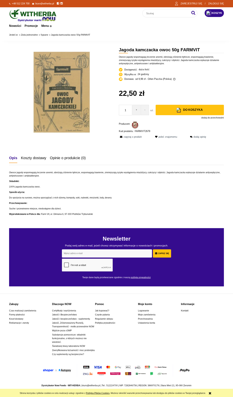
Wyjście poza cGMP (62, 330)
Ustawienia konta (146, 323)
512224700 (112, 385)
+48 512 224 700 (20, 3)
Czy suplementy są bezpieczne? (68, 354)
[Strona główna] (33, 15)
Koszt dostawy (16, 319)
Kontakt (184, 310)
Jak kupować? (102, 310)
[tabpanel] (116, 193)
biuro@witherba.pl (44, 3)
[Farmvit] (135, 125)
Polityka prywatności (105, 323)
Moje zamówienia (146, 314)
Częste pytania (102, 314)
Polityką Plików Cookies (98, 393)
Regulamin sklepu (104, 319)
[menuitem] (15, 26)
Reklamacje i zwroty (19, 323)
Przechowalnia (145, 319)
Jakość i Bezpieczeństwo (64, 314)
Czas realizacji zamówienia (22, 310)
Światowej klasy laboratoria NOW (68, 346)
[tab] (15, 158)
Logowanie (143, 310)
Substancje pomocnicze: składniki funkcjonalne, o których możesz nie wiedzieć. (69, 338)
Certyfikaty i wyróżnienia (64, 310)
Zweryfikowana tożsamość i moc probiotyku (73, 350)
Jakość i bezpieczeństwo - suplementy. (71, 319)
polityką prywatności (141, 277)
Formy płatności (17, 314)
